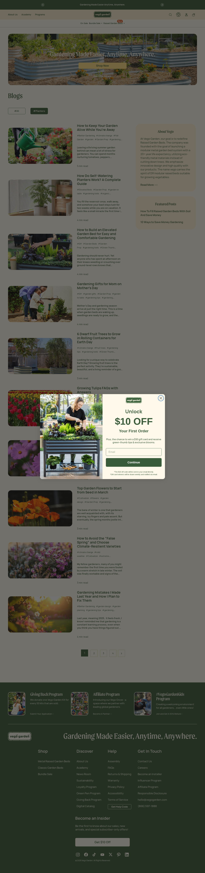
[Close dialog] (161, 398)
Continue (133, 462)
